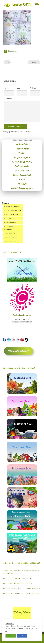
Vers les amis (9, 233)
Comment (8, 99)
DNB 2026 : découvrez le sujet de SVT (17, 578)
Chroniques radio (22, 162)
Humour (22, 184)
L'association (22, 148)
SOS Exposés (22, 166)
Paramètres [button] (10, 624)
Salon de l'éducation (12, 210)
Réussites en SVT (22, 175)
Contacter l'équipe (11, 206)
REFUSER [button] (22, 636)
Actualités (22, 144)
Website (33, 88)
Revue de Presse (11, 215)
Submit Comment (15, 126)
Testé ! (22, 153)
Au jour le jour (22, 157)
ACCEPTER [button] (11, 636)
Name (6, 88)
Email (19, 88)
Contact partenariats (22, 315)
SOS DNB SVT (22, 170)
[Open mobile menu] (37, 3)
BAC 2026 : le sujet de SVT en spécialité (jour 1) (21, 588)
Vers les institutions (12, 241)
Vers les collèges (11, 237)
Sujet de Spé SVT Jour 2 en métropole (17, 583)
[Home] (17, 7)
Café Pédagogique (22, 188)
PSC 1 (22, 179)
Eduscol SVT (9, 219)
